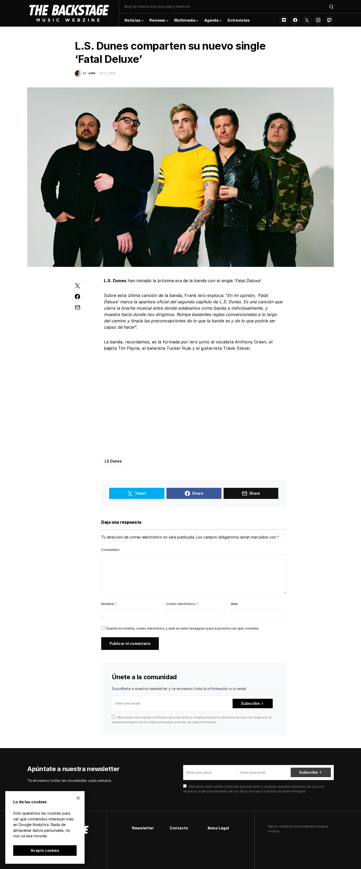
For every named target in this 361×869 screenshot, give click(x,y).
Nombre (109, 604)
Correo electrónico (182, 604)
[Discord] (284, 20)
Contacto (179, 828)
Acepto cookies (45, 850)
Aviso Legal (218, 828)
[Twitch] (329, 20)
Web (234, 604)
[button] (331, 6)
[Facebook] (295, 20)
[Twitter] (307, 20)
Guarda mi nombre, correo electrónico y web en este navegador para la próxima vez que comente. (182, 628)
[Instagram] (318, 20)
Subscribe (250, 703)
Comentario (110, 550)
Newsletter (143, 828)
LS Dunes (113, 461)
